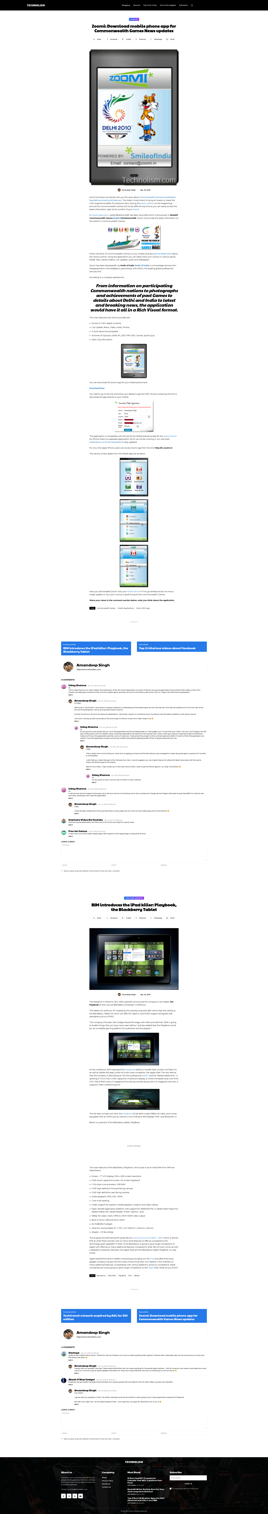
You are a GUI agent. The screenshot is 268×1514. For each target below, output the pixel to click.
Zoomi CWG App (143, 608)
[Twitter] (74, 1496)
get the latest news (163, 254)
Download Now (97, 388)
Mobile (136, 209)
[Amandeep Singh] (119, 190)
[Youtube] (80, 1496)
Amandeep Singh (128, 190)
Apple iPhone (170, 436)
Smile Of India (142, 265)
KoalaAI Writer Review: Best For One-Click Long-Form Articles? (146, 1490)
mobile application (100, 215)
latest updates (147, 203)
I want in (188, 1484)
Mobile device (133, 591)
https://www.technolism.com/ (89, 669)
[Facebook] (63, 1496)
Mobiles (134, 19)
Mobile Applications (126, 608)
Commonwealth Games (106, 608)
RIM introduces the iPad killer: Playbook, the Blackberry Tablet (95, 649)
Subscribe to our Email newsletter (105, 442)
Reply (70, 695)
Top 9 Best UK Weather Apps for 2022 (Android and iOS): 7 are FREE (146, 1499)
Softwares (132, 1485)
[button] (192, 5)
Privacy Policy (193, 1488)
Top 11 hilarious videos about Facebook (167, 648)
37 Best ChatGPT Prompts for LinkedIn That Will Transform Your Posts (145, 1480)
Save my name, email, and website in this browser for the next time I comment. (92, 871)
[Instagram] (69, 1496)
